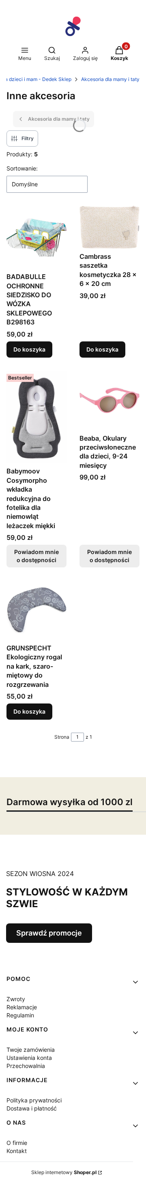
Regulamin (20, 1015)
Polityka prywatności (34, 1100)
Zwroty (15, 998)
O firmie (16, 1142)
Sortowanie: (22, 168)
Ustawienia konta (29, 1057)
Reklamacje (21, 1007)
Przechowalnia (25, 1065)
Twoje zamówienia (30, 1049)
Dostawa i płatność (31, 1108)
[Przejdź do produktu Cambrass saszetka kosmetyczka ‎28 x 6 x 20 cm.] (109, 227)
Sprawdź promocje (49, 933)
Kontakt (16, 1150)
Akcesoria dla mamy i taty (110, 79)
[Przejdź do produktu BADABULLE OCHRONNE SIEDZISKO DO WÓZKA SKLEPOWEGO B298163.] (36, 237)
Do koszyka (29, 349)
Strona (61, 737)
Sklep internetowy (64, 1172)
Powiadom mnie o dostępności (36, 555)
